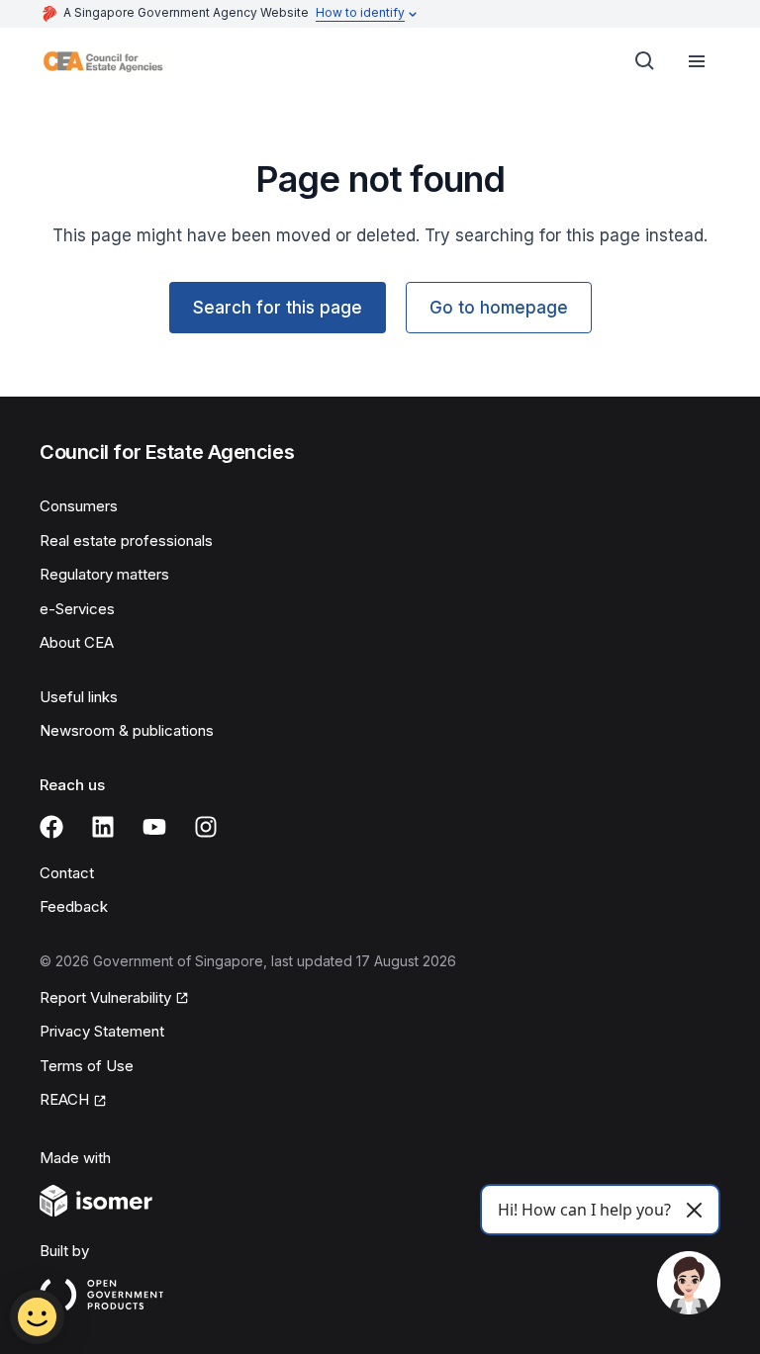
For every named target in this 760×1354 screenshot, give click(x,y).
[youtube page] (154, 827)
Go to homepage (498, 307)
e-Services (77, 608)
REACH (64, 1099)
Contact (67, 872)
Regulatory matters (104, 574)
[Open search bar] (645, 61)
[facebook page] (51, 827)
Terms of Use (87, 1065)
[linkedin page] (103, 827)
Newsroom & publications (127, 730)
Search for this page (277, 307)
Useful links (79, 696)
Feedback (74, 906)
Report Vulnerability (105, 997)
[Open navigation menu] (696, 61)
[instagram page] (206, 827)
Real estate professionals (126, 540)
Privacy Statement (102, 1031)
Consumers (79, 505)
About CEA (77, 642)
